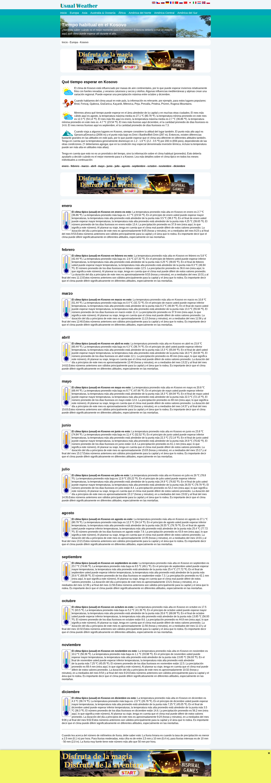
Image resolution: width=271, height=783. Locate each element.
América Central (164, 12)
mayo (101, 166)
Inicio (63, 12)
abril (93, 166)
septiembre (138, 166)
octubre (152, 166)
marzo (85, 166)
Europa (74, 12)
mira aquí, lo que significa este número (93, 578)
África (122, 12)
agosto (126, 166)
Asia (84, 12)
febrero (75, 166)
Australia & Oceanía (102, 12)
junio (110, 166)
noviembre (165, 166)
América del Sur (187, 12)
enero (65, 166)
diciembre (179, 166)
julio (117, 166)
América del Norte (140, 12)
